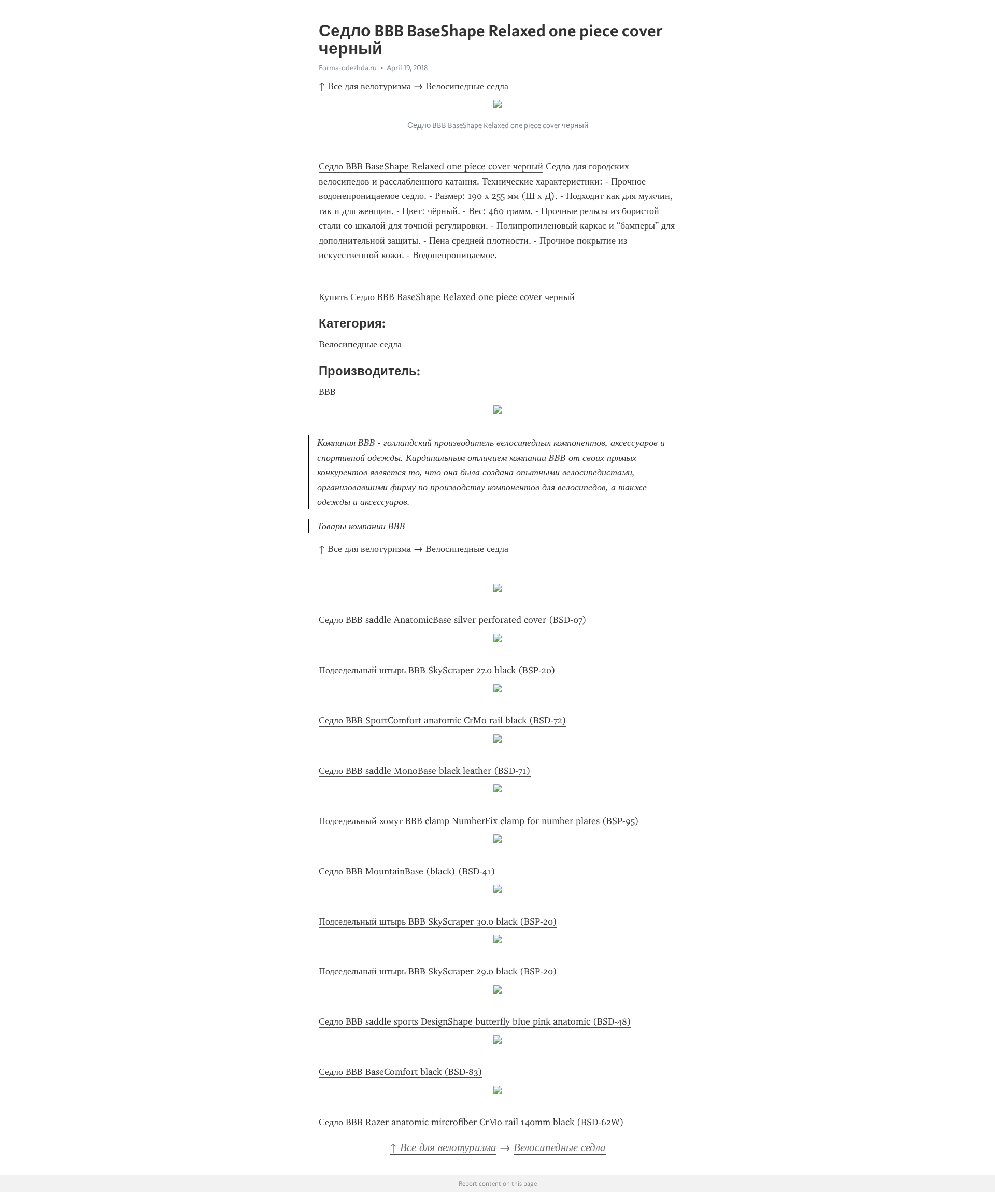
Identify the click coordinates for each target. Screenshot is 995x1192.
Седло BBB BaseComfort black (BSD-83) (400, 1071)
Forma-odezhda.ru (348, 68)
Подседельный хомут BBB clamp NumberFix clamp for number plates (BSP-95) (479, 821)
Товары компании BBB (361, 526)
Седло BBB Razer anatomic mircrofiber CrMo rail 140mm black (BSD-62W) (471, 1122)
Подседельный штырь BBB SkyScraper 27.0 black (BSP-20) (437, 670)
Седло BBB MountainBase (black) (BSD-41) (407, 871)
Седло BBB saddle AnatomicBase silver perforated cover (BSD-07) (453, 620)
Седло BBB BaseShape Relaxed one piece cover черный (431, 166)
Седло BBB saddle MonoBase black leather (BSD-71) (425, 770)
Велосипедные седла (466, 86)
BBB (327, 392)
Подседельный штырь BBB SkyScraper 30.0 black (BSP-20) (438, 921)
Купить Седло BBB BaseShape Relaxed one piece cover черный (447, 297)
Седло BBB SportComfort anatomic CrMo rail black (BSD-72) (442, 720)
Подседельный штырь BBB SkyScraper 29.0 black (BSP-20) (438, 971)
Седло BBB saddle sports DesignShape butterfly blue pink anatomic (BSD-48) (475, 1021)
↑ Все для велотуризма (365, 86)
